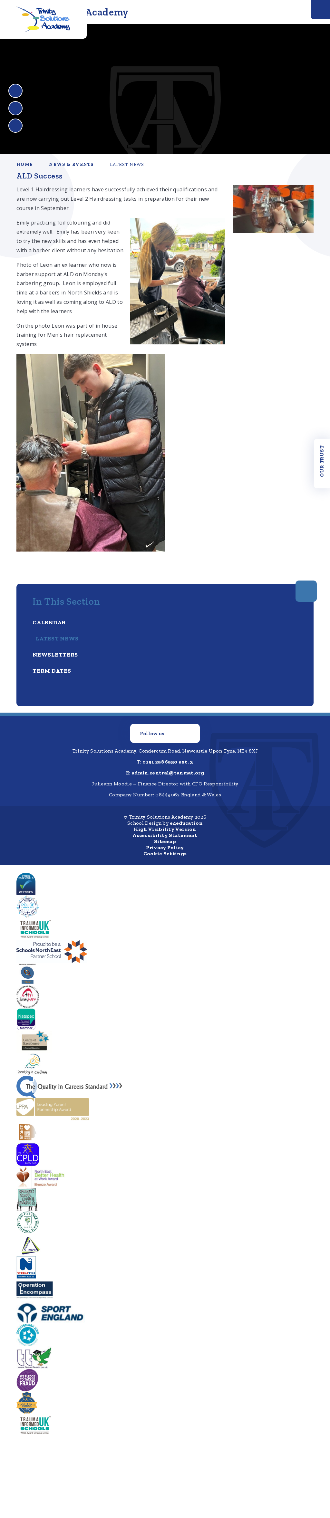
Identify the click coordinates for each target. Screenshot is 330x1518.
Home (24, 164)
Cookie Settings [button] (165, 853)
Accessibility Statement (164, 835)
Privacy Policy (165, 847)
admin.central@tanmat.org (167, 773)
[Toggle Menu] (320, 9)
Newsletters (55, 654)
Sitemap (165, 841)
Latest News (127, 164)
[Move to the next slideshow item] (15, 108)
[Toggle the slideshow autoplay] (15, 126)
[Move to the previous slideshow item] (15, 91)
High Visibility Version (165, 829)
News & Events (71, 164)
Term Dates (52, 670)
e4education (186, 823)
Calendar (49, 622)
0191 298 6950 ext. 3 (167, 762)
